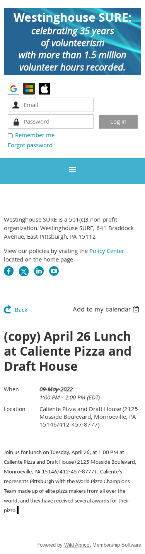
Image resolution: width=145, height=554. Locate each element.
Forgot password (30, 145)
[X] (24, 271)
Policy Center (106, 251)
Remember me (35, 135)
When (11, 389)
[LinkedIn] (39, 271)
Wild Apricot (77, 545)
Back (21, 309)
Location (15, 409)
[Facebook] (9, 271)
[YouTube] (54, 271)
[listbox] (107, 309)
